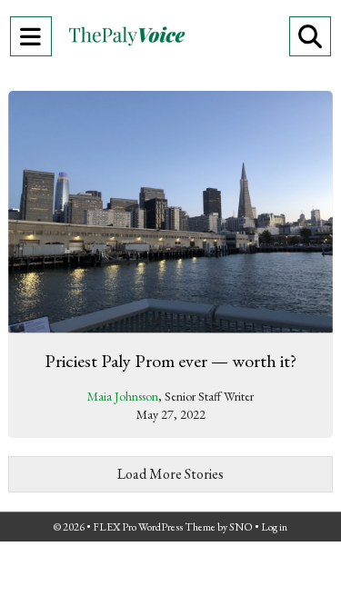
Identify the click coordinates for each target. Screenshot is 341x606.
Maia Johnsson (122, 396)
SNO (241, 527)
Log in (274, 527)
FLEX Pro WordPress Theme (154, 527)
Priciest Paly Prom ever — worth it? (170, 361)
